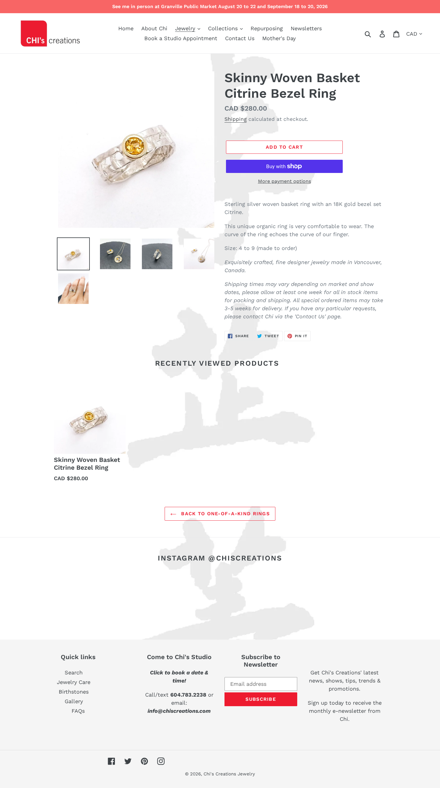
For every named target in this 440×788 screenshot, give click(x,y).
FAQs (78, 711)
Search (74, 672)
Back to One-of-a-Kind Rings (224, 513)
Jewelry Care (73, 682)
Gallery (74, 701)
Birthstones (74, 691)
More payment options (284, 181)
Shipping (235, 119)
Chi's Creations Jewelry (229, 774)
